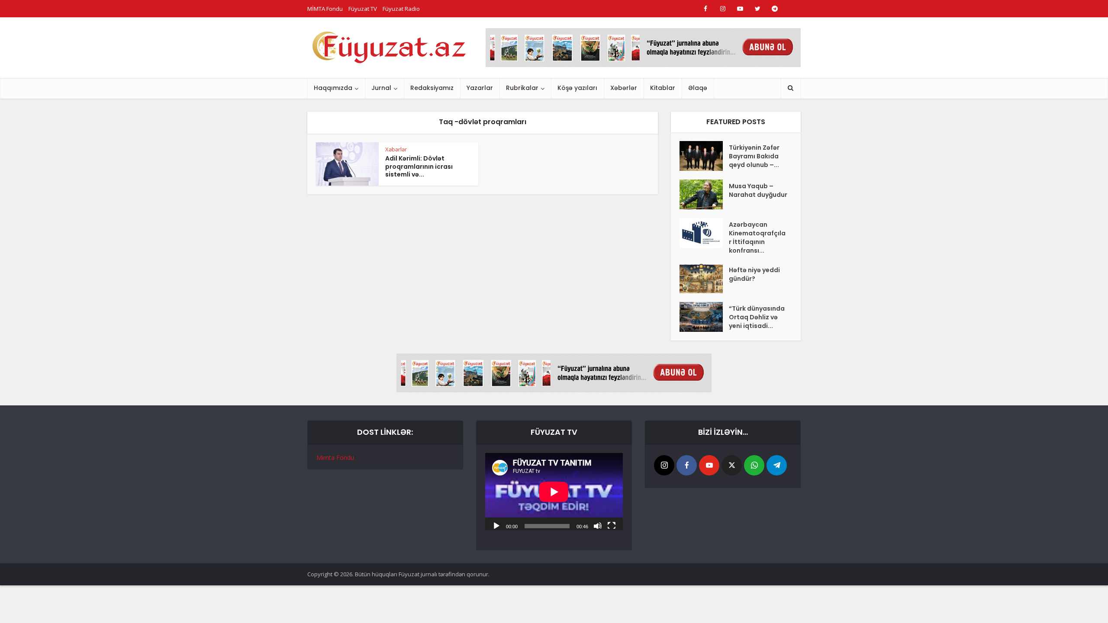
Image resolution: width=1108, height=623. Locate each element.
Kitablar (662, 87)
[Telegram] (777, 465)
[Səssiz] (597, 525)
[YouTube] (709, 465)
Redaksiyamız (432, 87)
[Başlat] (496, 525)
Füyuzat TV (362, 9)
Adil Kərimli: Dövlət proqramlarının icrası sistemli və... (419, 166)
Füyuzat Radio (401, 9)
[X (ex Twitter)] (731, 465)
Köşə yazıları (577, 87)
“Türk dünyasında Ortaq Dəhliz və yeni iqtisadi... (757, 317)
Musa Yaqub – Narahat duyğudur (758, 190)
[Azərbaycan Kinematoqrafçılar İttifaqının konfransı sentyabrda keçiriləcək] (704, 233)
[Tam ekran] (611, 525)
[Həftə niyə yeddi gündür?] (704, 278)
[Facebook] (686, 465)
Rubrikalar (522, 87)
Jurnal (381, 87)
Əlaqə (697, 87)
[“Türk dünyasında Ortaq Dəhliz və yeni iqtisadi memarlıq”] (704, 317)
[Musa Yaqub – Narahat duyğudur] (704, 194)
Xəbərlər (623, 87)
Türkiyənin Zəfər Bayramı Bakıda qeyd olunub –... (754, 156)
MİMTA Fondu (325, 9)
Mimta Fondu (335, 457)
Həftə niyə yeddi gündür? (754, 274)
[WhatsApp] (754, 465)
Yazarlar (480, 87)
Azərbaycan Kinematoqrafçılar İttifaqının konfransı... (757, 237)
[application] (554, 491)
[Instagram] (664, 465)
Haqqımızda (333, 87)
